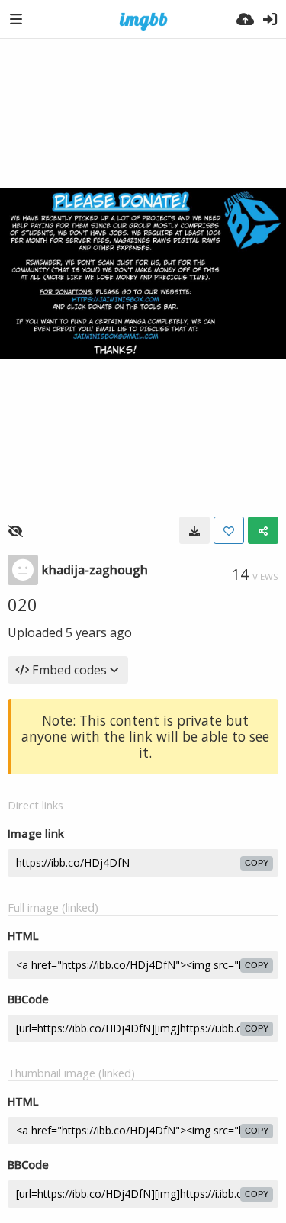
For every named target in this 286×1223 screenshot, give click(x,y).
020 (22, 604)
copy (256, 862)
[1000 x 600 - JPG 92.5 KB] (194, 530)
